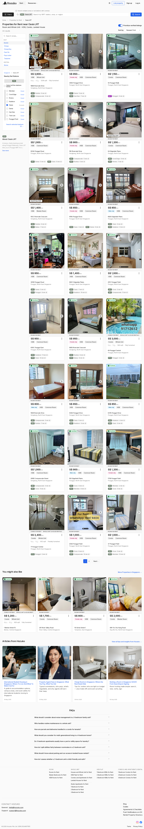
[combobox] (80, 14)
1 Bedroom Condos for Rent (127, 772)
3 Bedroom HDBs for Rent (105, 777)
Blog (124, 804)
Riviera (11, 98)
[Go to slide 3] (85, 67)
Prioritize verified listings (132, 25)
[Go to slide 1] (82, 67)
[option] (14, 42)
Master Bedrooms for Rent (57, 775)
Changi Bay (7, 49)
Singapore (7, 73)
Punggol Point (13, 119)
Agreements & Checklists (132, 809)
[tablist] (14, 81)
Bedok (6, 43)
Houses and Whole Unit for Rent (81, 772)
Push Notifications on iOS (132, 812)
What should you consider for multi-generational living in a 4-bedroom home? (63, 735)
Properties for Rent (16, 20)
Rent (21, 3)
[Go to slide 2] (122, 67)
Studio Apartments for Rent (79, 784)
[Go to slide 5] (126, 67)
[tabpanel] (14, 102)
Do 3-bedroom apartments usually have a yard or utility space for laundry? (61, 741)
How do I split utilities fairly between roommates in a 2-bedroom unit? (60, 747)
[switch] (120, 25)
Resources (32, 3)
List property (118, 3)
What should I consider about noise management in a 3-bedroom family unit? (62, 717)
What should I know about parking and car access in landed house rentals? (61, 753)
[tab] (14, 81)
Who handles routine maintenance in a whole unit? (52, 723)
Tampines (7, 58)
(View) (22, 91)
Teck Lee (12, 115)
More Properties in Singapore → (130, 572)
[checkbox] (5, 86)
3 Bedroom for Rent (77, 792)
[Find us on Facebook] (140, 822)
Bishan (6, 65)
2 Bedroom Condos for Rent (127, 775)
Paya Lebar (7, 55)
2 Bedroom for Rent (77, 789)
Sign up (129, 3)
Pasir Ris (6, 52)
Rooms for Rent (54, 772)
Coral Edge (12, 94)
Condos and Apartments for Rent (81, 777)
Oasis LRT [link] (28, 20)
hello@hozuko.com (16, 807)
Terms (129, 826)
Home (4, 20)
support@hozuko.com (17, 811)
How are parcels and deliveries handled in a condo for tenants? (57, 729)
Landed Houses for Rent (79, 780)
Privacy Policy (137, 826)
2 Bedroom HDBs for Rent (105, 775)
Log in (138, 3)
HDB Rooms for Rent (55, 777)
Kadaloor (12, 101)
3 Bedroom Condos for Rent (127, 777)
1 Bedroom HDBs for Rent (105, 772)
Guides (125, 807)
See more (5, 150)
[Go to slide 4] (86, 67)
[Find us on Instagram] (137, 822)
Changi (6, 46)
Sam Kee (12, 112)
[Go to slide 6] (127, 133)
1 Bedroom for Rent (77, 787)
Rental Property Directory (132, 815)
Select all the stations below (13, 86)
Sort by (121, 30)
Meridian (12, 91)
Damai (11, 108)
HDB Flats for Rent (77, 775)
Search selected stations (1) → (14, 125)
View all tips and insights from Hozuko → (127, 642)
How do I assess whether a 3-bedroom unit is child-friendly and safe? (59, 759)
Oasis (11, 105)
